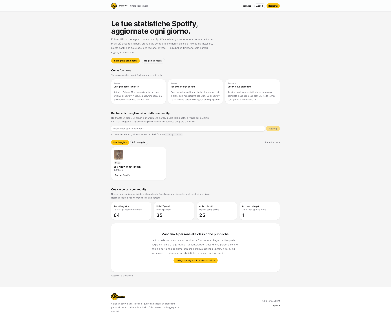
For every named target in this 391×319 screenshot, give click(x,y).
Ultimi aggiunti (120, 142)
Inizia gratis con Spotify (125, 60)
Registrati (273, 5)
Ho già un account (153, 60)
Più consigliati (139, 142)
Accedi (259, 5)
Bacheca (247, 5)
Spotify (276, 305)
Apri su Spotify (122, 175)
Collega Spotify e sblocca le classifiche (195, 260)
